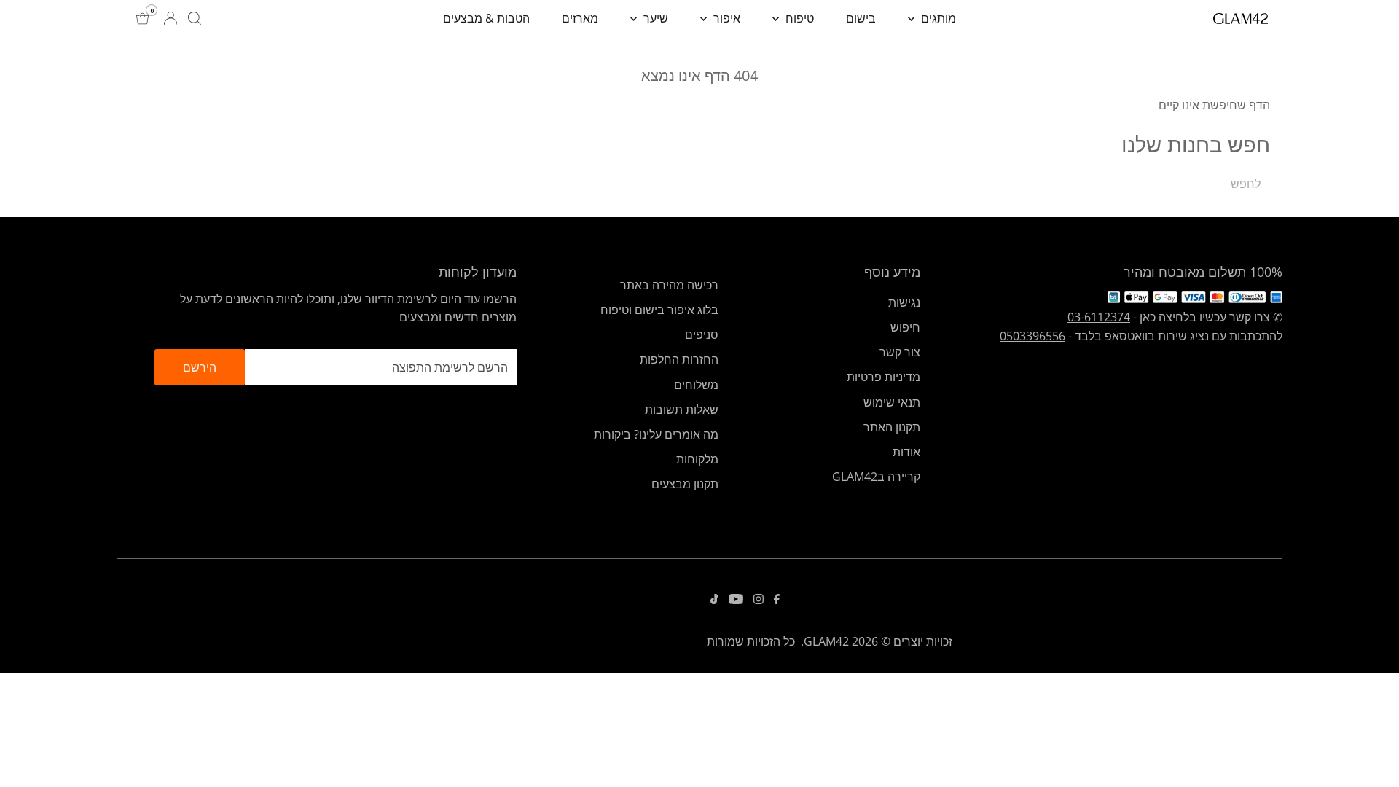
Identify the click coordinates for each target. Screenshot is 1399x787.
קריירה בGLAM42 (876, 477)
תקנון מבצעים (684, 484)
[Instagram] (758, 599)
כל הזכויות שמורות (751, 641)
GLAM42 (826, 641)
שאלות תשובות (681, 410)
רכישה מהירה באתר (669, 285)
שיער (654, 18)
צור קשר (899, 352)
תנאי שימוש (891, 402)
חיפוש (905, 327)
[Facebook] (776, 599)
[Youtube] (736, 599)
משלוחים (696, 385)
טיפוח (798, 18)
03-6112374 (1098, 317)
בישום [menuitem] (861, 18)
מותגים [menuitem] (937, 18)
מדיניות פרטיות (883, 377)
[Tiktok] (714, 599)
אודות (906, 452)
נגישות (904, 302)
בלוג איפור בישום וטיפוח (659, 310)
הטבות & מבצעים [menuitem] (486, 18)
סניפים (701, 334)
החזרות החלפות (679, 359)
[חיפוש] (194, 18)
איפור (725, 18)
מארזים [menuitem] (580, 18)
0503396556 (1032, 336)
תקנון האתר (891, 427)
